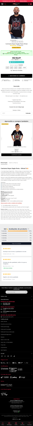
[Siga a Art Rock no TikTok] (14, 356)
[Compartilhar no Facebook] (17, 40)
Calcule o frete (16, 110)
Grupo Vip (3, 344)
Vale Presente (4, 350)
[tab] (14, 37)
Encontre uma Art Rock (6, 324)
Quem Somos (4, 321)
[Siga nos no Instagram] (8, 356)
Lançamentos (4, 347)
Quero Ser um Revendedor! (7, 342)
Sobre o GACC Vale (5, 339)
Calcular (28, 113)
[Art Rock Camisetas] (16, 4)
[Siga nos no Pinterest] (11, 356)
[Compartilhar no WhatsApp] (19, 40)
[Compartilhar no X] (20, 40)
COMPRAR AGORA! (16, 154)
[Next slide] (31, 22)
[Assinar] (26, 292)
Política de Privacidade (6, 329)
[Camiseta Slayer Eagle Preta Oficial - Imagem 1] (16, 22)
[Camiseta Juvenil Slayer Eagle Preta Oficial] (16, 140)
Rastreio (2, 337)
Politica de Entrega (5, 326)
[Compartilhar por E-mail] (22, 40)
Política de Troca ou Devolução (7, 331)
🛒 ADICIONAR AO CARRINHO (16, 76)
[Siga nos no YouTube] (5, 356)
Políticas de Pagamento (6, 334)
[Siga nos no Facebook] (2, 356)
